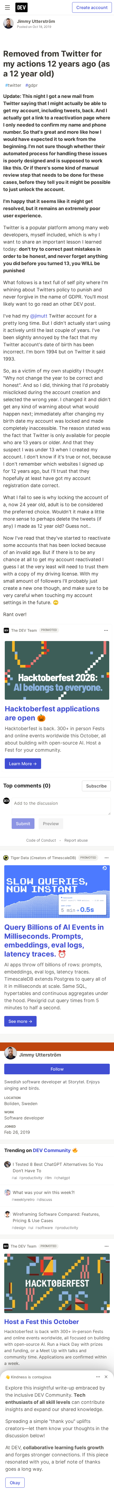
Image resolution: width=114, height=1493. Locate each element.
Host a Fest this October (41, 1322)
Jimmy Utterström (36, 21)
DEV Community (52, 1150)
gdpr (31, 85)
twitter (13, 85)
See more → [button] (20, 1021)
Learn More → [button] (23, 763)
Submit (23, 823)
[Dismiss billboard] (106, 1377)
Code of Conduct (41, 840)
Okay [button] (15, 1482)
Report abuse (76, 840)
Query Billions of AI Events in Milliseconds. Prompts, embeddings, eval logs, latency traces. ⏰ (54, 940)
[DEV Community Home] (21, 7)
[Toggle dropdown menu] (106, 630)
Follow (57, 1069)
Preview (51, 823)
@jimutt (38, 316)
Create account (92, 7)
